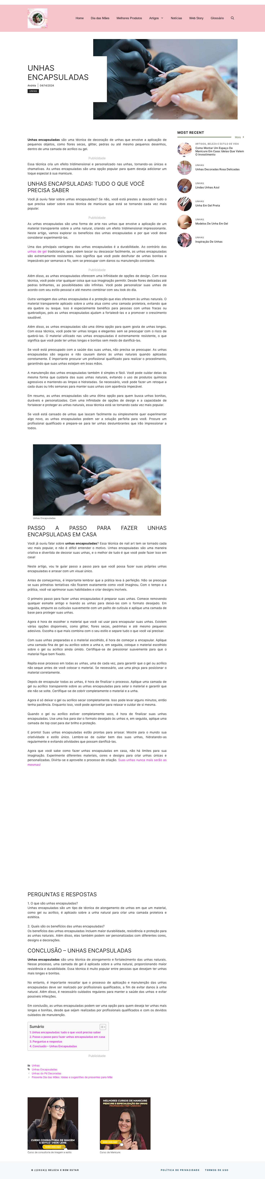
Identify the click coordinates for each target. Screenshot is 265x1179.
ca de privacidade (180, 1170)
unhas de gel (37, 251)
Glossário (217, 18)
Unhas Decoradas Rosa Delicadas (217, 169)
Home (80, 18)
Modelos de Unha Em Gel (211, 223)
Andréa (32, 85)
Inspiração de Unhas (208, 241)
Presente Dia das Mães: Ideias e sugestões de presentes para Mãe (72, 1077)
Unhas (33, 91)
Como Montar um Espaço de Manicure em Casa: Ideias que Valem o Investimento (219, 151)
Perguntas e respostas (47, 1041)
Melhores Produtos (129, 18)
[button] (232, 18)
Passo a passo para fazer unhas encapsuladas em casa (68, 1037)
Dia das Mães (100, 18)
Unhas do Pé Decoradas (46, 1073)
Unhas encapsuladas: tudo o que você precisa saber (66, 1032)
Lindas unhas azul (207, 187)
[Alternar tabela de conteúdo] (101, 1027)
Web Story (196, 18)
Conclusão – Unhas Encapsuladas (55, 1046)
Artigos (154, 18)
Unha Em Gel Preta (207, 205)
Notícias (176, 18)
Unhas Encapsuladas (44, 1069)
